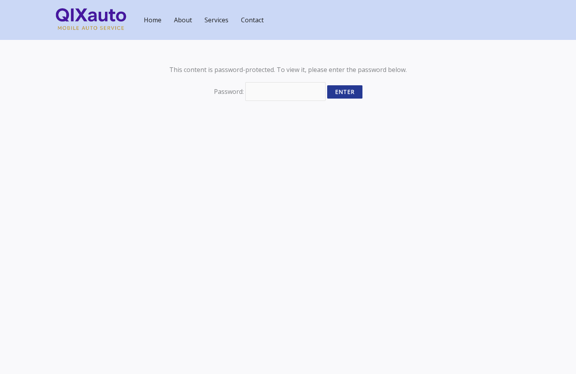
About (183, 20)
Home (152, 20)
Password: (229, 91)
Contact (252, 20)
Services (216, 20)
